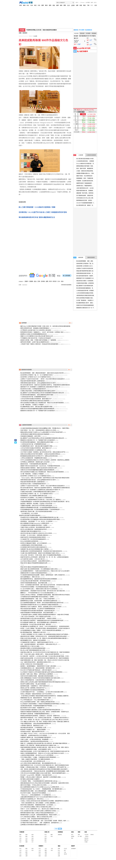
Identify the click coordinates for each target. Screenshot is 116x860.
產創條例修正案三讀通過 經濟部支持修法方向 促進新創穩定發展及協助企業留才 (43, 636)
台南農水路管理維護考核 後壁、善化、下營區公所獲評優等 (37, 598)
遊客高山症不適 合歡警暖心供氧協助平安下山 (33, 688)
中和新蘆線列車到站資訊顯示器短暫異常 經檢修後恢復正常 (37, 610)
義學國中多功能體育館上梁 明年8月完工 (32, 799)
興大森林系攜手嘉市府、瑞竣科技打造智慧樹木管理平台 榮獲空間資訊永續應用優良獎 (45, 385)
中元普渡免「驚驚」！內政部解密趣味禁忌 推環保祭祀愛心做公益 (38, 781)
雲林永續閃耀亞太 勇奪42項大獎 (30, 577)
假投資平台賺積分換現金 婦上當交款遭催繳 (33, 684)
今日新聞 (35, 36)
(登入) (95, 2)
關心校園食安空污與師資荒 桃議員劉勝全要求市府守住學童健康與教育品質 (41, 620)
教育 (50, 281)
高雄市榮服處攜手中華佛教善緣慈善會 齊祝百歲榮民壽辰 (36, 612)
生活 (68, 5)
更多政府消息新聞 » (66, 284)
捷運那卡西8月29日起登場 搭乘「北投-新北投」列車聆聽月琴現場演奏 (40, 466)
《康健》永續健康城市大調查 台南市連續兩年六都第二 (36, 749)
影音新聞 (21, 846)
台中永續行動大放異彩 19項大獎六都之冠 (32, 559)
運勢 (50, 5)
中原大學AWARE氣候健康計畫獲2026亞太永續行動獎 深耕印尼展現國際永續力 (43, 773)
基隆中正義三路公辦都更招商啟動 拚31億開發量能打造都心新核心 (39, 569)
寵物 (32, 834)
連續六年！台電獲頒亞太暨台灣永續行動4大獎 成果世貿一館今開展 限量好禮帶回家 (43, 743)
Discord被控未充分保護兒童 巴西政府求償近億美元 (90, 163)
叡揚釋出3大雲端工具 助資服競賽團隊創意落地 (33, 334)
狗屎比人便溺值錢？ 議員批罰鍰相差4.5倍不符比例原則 (36, 694)
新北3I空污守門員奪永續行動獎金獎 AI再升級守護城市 (36, 670)
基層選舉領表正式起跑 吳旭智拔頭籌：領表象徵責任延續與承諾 (38, 600)
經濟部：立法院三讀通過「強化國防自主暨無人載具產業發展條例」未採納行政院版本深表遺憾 (46, 628)
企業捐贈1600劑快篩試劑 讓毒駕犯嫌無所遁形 (33, 824)
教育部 (55, 281)
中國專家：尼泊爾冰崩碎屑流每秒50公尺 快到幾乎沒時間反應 (93, 180)
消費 (77, 5)
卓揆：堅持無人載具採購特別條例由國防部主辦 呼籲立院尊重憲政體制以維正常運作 (43, 769)
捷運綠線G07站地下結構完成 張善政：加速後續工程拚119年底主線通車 (40, 606)
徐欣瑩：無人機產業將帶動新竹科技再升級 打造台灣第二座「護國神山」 (41, 499)
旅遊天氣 (86, 838)
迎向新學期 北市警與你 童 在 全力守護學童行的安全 (90, 266)
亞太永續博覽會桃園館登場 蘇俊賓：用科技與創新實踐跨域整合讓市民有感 (41, 602)
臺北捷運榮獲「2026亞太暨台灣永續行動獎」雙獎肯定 (35, 624)
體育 (65, 5)
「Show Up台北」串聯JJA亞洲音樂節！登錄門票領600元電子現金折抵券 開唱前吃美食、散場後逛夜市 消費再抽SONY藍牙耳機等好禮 (58, 477)
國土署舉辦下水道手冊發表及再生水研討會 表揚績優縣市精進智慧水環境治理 (42, 392)
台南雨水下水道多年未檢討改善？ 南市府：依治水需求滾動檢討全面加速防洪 (42, 379)
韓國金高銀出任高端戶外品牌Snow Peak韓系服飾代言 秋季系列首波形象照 (41, 432)
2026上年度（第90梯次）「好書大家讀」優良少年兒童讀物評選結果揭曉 (40, 555)
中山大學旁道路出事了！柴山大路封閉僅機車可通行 (34, 699)
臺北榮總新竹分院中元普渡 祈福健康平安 (32, 707)
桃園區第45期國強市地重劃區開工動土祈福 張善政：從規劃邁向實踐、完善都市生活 (44, 711)
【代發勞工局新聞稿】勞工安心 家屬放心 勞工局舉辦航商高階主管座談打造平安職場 (44, 634)
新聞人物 (47, 832)
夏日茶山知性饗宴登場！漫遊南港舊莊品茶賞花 (33, 529)
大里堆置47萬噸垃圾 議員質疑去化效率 (31, 725)
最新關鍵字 (73, 848)
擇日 (72, 838)
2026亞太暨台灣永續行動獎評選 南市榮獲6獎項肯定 (35, 581)
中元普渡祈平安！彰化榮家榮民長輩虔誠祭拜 (33, 539)
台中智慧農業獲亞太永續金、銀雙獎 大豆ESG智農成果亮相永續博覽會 (40, 630)
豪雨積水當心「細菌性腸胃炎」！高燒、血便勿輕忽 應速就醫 (93, 185)
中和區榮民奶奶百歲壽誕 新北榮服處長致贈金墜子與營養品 (37, 586)
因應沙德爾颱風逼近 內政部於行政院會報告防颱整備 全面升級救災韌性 (40, 678)
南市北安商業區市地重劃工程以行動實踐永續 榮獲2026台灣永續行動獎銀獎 (42, 402)
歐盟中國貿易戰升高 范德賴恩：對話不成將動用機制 (90, 190)
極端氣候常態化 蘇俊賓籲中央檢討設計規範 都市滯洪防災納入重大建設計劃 (42, 590)
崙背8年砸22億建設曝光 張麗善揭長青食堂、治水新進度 (36, 805)
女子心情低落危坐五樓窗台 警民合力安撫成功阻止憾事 (35, 807)
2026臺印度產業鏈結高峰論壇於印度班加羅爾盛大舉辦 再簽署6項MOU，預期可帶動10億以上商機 (48, 428)
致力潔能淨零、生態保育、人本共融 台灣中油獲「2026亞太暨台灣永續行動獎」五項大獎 (45, 656)
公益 (65, 852)
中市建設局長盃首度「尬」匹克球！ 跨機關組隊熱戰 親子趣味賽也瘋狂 (41, 789)
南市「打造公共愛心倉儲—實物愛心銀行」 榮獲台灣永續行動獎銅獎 (39, 654)
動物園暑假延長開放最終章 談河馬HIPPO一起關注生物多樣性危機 (39, 456)
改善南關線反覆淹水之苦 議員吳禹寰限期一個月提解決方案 (37, 668)
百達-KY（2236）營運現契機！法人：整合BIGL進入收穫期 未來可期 (39, 808)
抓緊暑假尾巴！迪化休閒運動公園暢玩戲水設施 (33, 495)
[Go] (73, 2)
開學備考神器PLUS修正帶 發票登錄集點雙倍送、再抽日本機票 (38, 814)
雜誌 (84, 5)
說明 (92, 2)
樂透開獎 (94, 33)
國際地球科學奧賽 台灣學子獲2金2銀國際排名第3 (34, 342)
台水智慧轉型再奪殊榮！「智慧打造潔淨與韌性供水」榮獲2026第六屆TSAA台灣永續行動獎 (46, 571)
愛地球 (65, 854)
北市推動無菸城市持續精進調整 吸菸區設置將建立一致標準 (37, 596)
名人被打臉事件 (82, 51)
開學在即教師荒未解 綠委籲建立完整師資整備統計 (34, 328)
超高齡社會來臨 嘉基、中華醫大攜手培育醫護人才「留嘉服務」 (38, 340)
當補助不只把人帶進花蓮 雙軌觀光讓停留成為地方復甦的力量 (38, 745)
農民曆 (76, 30)
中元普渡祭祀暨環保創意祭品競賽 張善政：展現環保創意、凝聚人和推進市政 (42, 575)
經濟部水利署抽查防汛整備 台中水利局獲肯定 (33, 543)
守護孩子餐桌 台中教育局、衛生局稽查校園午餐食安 (35, 527)
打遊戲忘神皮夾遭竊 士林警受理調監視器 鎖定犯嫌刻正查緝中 (92, 283)
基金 (35, 281)
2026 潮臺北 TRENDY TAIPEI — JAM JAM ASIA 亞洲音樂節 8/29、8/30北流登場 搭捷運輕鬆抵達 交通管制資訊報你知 (54, 733)
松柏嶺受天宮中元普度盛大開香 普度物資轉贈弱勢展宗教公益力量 (39, 517)
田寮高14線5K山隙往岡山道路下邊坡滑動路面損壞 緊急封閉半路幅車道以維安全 (42, 682)
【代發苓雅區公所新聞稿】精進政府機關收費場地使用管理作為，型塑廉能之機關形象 (44, 696)
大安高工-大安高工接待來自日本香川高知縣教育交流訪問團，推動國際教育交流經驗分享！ (45, 801)
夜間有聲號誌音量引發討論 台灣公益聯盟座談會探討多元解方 (93, 273)
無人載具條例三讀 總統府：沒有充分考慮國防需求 (90, 205)
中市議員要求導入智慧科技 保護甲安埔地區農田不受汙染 (36, 642)
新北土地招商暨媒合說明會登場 (29, 541)
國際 (42, 5)
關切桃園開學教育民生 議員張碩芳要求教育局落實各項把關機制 (38, 579)
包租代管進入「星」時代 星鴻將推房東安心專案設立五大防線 (38, 430)
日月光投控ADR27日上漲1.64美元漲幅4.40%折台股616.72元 (92, 198)
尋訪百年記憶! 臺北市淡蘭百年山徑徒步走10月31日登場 (36, 533)
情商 (32, 836)
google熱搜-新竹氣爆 (83, 48)
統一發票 (80, 836)
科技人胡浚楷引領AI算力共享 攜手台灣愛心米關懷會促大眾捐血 (38, 810)
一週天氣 (86, 836)
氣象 (62, 281)
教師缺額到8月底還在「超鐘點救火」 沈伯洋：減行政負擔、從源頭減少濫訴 (41, 332)
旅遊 (81, 5)
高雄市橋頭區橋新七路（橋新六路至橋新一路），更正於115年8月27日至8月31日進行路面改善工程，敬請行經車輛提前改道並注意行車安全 (59, 660)
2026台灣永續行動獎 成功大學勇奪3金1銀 (32, 761)
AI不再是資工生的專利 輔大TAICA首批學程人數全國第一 (36, 330)
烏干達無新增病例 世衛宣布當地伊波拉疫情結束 (89, 195)
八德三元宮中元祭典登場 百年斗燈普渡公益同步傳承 (35, 616)
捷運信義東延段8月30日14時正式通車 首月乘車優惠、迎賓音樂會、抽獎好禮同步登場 (44, 783)
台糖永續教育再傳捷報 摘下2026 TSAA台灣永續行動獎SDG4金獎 (38, 797)
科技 (39, 5)
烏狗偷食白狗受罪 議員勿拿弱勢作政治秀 (32, 731)
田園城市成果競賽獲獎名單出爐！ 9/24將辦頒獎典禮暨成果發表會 (38, 507)
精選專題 (60, 834)
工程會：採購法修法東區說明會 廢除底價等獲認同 (90, 171)
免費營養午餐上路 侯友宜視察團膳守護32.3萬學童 (34, 549)
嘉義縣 (31, 281)
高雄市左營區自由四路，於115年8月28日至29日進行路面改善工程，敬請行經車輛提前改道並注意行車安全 (50, 658)
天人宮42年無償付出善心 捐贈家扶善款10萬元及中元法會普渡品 (38, 588)
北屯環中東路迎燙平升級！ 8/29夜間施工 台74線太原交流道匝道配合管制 (41, 692)
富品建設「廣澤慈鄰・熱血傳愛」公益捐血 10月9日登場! (36, 503)
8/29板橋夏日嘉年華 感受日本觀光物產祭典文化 (33, 547)
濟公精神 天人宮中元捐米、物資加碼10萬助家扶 (34, 535)
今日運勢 (81, 30)
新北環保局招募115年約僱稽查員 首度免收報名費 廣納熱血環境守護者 (40, 519)
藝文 (65, 850)
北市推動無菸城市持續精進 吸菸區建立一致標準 (33, 525)
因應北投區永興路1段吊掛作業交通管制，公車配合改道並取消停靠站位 (40, 454)
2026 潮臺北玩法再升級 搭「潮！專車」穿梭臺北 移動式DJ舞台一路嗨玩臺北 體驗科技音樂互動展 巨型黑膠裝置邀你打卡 (54, 721)
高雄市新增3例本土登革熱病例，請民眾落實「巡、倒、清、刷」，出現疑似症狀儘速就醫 (45, 557)
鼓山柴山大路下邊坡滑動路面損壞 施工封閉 (32, 650)
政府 (92, 5)
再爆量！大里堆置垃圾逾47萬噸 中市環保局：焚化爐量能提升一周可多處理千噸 (43, 767)
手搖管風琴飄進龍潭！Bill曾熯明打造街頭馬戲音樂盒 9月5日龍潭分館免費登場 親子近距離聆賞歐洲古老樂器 (51, 501)
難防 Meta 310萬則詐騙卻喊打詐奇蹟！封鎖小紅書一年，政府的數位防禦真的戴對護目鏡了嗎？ (47, 326)
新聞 (20, 33)
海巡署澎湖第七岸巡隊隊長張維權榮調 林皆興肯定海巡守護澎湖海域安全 (41, 551)
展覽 (47, 281)
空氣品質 (82, 33)
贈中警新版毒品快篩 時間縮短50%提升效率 (33, 632)
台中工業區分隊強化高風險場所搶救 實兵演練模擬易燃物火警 (38, 763)
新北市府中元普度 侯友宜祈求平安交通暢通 (33, 793)
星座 (54, 5)
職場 (46, 5)
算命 (72, 834)
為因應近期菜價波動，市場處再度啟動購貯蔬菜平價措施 (36, 705)
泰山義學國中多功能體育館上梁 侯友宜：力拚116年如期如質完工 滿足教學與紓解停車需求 (46, 626)
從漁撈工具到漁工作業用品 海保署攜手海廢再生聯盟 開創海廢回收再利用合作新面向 (45, 594)
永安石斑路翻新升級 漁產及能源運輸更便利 (32, 690)
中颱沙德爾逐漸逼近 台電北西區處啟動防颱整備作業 (35, 723)
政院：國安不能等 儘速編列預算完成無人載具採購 (90, 168)
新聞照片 (41, 846)
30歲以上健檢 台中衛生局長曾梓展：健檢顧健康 (34, 739)
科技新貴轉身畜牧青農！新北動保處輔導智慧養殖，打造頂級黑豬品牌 (40, 509)
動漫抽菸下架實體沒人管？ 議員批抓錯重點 (33, 729)
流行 (32, 841)
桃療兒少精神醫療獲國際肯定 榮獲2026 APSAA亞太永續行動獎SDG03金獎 (42, 753)
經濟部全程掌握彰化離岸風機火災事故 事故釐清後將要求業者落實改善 (40, 709)
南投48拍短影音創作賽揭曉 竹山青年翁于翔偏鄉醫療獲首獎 (37, 608)
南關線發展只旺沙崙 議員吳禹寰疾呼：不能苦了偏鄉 (35, 697)
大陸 (95, 5)
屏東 (39, 281)
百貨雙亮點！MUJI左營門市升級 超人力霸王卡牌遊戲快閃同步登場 (43, 212)
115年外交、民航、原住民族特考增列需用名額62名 (34, 818)
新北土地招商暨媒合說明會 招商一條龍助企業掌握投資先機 (37, 701)
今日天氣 (76, 33)
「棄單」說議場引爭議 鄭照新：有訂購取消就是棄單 (35, 759)
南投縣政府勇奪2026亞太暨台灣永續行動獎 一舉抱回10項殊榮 (38, 618)
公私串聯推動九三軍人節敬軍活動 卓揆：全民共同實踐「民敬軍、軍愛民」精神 (43, 820)
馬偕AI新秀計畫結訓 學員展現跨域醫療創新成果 (33, 563)
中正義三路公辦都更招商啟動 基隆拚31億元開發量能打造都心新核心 (40, 553)
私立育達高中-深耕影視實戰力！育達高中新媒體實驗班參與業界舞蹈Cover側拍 (42, 703)
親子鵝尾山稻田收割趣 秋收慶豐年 (30, 779)
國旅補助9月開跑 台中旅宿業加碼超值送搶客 (32, 648)
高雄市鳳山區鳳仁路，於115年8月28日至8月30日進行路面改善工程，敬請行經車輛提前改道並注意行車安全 (50, 652)
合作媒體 (87, 2)
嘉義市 (26, 281)
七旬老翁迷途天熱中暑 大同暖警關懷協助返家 (88, 290)
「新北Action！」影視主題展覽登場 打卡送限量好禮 (35, 795)
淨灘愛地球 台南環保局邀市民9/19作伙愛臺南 (33, 735)
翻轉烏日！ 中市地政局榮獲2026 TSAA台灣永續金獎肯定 (37, 592)
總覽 (59, 848)
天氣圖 (86, 841)
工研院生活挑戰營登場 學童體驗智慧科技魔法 (33, 458)
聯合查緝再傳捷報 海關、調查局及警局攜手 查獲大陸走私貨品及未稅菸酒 (41, 373)
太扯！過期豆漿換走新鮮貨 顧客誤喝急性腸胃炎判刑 (35, 662)
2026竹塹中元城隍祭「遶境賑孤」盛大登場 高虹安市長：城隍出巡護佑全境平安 (42, 452)
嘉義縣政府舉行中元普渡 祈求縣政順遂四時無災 (33, 573)
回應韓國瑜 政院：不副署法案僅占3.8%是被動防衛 (90, 178)
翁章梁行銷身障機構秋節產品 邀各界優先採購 (33, 583)
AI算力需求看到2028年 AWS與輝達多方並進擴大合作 (90, 188)
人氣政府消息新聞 (91, 155)
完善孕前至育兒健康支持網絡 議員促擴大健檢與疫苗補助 (36, 676)
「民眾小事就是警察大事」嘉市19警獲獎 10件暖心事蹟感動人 (38, 803)
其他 (32, 850)
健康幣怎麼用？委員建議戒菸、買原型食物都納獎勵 (90, 183)
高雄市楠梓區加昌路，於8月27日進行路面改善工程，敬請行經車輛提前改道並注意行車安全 (46, 751)
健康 (57, 5)
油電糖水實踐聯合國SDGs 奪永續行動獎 (87, 173)
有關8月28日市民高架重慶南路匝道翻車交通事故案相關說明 (92, 305)
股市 (77, 2)
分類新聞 (21, 832)
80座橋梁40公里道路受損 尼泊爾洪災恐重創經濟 (40, 30)
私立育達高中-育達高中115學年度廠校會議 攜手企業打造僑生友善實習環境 (41, 672)
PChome (82, 2)
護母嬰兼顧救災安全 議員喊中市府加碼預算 (33, 640)
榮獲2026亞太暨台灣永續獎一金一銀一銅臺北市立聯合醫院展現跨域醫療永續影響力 (43, 638)
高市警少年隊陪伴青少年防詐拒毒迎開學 (31, 664)
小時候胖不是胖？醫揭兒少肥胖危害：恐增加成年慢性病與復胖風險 (39, 344)
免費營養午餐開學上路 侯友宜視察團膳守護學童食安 (35, 737)
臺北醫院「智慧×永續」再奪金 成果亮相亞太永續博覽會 (36, 674)
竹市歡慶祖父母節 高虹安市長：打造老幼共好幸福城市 (35, 338)
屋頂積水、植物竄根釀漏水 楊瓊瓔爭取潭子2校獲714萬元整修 (38, 666)
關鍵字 (73, 846)
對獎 (79, 832)
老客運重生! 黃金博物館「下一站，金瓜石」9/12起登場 (36, 521)
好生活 (65, 848)
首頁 (20, 5)
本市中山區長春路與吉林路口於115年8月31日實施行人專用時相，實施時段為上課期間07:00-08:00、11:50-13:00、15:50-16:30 (55, 460)
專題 (24, 5)
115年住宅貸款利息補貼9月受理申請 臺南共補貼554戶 (91, 293)
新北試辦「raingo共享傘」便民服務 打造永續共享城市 (36, 775)
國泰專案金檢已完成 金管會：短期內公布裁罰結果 (90, 200)
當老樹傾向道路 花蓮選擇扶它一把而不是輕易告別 (34, 686)
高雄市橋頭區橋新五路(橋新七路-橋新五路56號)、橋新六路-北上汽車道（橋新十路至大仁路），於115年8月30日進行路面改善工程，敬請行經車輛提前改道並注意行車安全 (67, 747)
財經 (35, 5)
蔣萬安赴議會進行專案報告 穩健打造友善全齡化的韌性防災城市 (38, 468)
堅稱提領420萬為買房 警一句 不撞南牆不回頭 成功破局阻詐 (92, 307)
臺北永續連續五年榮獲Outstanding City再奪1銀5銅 (34, 523)
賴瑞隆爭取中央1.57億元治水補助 (29, 646)
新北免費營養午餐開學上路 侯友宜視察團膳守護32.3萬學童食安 (38, 622)
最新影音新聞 (91, 257)
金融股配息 (88, 30)
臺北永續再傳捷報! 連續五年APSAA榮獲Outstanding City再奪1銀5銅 (39, 787)
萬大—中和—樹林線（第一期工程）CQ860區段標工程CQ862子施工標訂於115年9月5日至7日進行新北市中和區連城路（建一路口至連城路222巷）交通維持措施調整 (66, 719)
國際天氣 (86, 840)
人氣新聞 (78, 155)
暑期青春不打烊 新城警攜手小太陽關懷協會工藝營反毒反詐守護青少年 (40, 387)
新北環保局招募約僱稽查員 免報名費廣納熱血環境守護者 (91, 288)
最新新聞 (78, 257)
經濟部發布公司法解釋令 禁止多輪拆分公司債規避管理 (36, 497)
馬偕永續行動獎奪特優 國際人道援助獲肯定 (87, 271)
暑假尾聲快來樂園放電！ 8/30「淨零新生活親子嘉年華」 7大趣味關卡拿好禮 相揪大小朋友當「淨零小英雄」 (51, 717)
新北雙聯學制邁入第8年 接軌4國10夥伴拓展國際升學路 (91, 303)
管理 (59, 854)
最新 (20, 834)
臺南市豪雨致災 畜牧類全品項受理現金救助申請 (34, 741)
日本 (58, 281)
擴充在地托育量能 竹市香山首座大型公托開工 (33, 785)
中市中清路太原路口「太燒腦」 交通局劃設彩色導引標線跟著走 (38, 757)
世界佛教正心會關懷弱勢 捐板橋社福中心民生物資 (34, 462)
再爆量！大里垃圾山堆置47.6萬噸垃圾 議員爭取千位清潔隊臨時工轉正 (40, 777)
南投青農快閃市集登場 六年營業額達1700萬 (33, 727)
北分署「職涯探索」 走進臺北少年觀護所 (87, 300)
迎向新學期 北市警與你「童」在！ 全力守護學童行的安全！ (92, 263)
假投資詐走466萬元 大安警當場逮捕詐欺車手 (88, 280)
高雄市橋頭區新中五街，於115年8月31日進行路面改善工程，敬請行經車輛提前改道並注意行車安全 (48, 765)
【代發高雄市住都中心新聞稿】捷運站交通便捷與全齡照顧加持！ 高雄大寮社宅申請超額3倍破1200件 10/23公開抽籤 (53, 614)
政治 (28, 5)
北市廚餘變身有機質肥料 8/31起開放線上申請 (33, 450)
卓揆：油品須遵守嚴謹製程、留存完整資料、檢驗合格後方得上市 (38, 644)
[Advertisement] (46, 299)
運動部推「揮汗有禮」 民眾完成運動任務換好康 (89, 193)
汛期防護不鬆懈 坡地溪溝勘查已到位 (30, 531)
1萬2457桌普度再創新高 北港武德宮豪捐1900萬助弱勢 (36, 680)
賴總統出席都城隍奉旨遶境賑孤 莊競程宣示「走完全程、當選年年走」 (40, 715)
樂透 (79, 834)
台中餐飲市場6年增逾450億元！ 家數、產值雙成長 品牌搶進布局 (39, 822)
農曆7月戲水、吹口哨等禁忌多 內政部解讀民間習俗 (90, 175)
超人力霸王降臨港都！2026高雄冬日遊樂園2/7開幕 (37, 207)
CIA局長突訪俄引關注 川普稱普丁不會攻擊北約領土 (90, 161)
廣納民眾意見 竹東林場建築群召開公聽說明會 (33, 464)
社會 (31, 5)
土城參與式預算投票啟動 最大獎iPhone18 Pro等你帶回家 (36, 755)
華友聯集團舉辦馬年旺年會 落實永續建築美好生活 (37, 217)
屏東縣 (43, 281)
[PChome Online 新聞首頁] (38, 3)
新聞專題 (60, 832)
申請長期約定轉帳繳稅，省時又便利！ (31, 436)
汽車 (88, 5)
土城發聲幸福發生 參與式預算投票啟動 (31, 545)
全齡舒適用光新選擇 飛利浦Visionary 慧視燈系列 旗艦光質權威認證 (39, 604)
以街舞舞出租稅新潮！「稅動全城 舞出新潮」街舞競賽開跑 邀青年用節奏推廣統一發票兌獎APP (47, 771)
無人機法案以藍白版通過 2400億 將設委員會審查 (89, 158)
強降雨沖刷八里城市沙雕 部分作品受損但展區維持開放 (36, 511)
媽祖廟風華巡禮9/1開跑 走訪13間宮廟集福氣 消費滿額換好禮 (38, 791)
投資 (59, 852)
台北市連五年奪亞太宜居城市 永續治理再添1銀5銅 (35, 561)
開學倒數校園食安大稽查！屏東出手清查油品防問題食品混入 (37, 812)
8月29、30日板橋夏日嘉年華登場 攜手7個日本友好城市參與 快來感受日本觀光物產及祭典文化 (47, 585)
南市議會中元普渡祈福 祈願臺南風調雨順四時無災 (34, 713)
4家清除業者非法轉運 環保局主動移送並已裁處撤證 (89, 295)
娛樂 (61, 5)
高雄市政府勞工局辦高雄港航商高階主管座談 (33, 537)
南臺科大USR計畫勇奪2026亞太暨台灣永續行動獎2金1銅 (36, 336)
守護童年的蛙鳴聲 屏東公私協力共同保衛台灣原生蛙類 (36, 505)
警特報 (92, 834)
